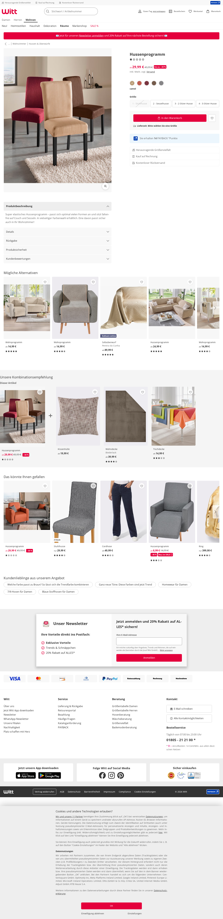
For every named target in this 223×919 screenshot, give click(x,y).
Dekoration (50, 26)
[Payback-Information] (212, 791)
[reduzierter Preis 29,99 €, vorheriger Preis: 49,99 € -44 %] (27, 512)
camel (133, 88)
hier (161, 832)
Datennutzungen (154, 816)
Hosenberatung (121, 714)
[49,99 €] (123, 512)
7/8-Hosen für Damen (19, 591)
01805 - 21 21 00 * (181, 740)
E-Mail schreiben (181, 709)
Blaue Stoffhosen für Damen (58, 591)
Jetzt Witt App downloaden (19, 710)
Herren (18, 20)
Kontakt (171, 699)
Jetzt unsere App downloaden (38, 768)
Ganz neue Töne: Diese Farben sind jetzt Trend (125, 584)
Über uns (9, 706)
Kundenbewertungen (18, 258)
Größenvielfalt (120, 723)
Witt (7, 699)
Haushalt (35, 26)
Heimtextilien (18, 26)
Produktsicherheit (16, 249)
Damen (6, 20)
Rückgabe (11, 240)
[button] (5, 44)
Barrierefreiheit (92, 791)
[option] (132, 83)
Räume (64, 26)
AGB (62, 791)
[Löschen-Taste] (94, 11)
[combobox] (77, 11)
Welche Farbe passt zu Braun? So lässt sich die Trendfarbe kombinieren (48, 584)
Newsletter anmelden (91, 35)
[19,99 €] (78, 416)
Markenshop (79, 26)
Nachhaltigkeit (12, 727)
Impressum (109, 791)
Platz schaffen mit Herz (17, 731)
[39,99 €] (126, 416)
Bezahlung (64, 714)
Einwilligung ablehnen (92, 913)
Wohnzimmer (19, 43)
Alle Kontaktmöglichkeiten (189, 718)
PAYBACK (63, 727)
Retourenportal (67, 710)
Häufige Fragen (66, 719)
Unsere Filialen (12, 723)
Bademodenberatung (124, 727)
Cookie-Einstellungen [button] (145, 791)
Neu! (4, 26)
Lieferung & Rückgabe (70, 706)
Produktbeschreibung (19, 206)
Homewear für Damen (175, 584)
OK (111, 905)
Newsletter (10, 714)
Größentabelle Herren (124, 710)
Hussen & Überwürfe (39, 43)
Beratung (118, 699)
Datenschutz (74, 791)
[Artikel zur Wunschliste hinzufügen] (212, 118)
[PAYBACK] (215, 2)
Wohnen (31, 20)
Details (10, 231)
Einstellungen (135, 913)
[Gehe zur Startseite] (9, 11)
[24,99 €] (172, 308)
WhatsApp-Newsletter (16, 719)
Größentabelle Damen (125, 706)
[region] (111, 862)
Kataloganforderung (69, 723)
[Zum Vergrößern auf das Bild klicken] (105, 186)
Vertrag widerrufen (44, 791)
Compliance (125, 791)
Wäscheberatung (122, 719)
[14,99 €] (27, 308)
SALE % (94, 26)
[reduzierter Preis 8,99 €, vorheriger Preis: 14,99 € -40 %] (172, 512)
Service (63, 699)
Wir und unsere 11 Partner (69, 816)
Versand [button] (151, 71)
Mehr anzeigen (166, 650)
